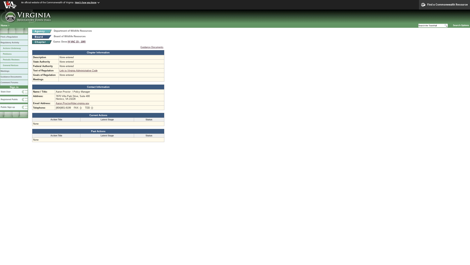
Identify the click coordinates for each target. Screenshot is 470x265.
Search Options (461, 25)
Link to (78, 70)
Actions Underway (12, 48)
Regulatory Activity (10, 42)
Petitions (7, 54)
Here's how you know (85, 2)
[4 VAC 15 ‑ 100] (76, 41)
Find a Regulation (9, 37)
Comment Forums (9, 82)
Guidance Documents (11, 77)
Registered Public (9, 99)
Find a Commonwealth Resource (447, 4)
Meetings (5, 71)
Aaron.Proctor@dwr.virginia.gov (72, 103)
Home (4, 25)
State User (6, 92)
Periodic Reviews (11, 60)
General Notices (10, 65)
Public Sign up (8, 107)
